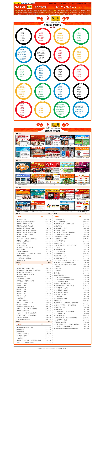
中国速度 (22, 107)
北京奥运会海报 (58, 296)
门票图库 (60, 52)
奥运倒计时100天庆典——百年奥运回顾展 (65, 305)
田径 (40, 33)
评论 (28, 10)
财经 (64, 3)
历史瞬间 (60, 114)
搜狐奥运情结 (20, 329)
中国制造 (22, 105)
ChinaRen (79, 3)
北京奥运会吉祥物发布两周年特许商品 (64, 279)
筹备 (23, 54)
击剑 (42, 35)
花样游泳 (59, 37)
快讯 (25, 10)
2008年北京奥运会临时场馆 (61, 288)
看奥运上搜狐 (52, 1)
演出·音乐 (41, 110)
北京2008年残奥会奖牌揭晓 (61, 281)
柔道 (61, 33)
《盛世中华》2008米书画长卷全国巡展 (26, 313)
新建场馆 (79, 52)
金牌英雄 (50, 10)
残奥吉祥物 (62, 106)
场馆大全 (79, 51)
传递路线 (39, 53)
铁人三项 (59, 40)
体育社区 (60, 94)
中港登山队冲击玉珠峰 (60, 322)
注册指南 (60, 53)
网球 (62, 37)
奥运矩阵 (81, 101)
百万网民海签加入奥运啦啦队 (24, 272)
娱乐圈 (60, 3)
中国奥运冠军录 (59, 107)
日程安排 (60, 57)
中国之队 (80, 12)
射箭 (40, 35)
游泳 (23, 40)
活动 (82, 14)
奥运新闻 (22, 86)
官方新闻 (41, 68)
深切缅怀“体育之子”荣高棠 (23, 278)
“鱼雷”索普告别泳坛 (22, 276)
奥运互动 (79, 39)
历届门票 (60, 59)
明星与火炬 (40, 59)
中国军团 (35, 10)
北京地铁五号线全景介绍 (60, 320)
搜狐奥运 (81, 106)
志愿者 (21, 52)
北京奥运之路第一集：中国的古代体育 (26, 232)
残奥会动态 (21, 94)
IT (65, 3)
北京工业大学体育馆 (59, 313)
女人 (73, 3)
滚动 (22, 10)
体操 (42, 32)
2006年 (18, 262)
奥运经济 (22, 114)
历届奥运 (58, 109)
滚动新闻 (22, 49)
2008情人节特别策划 (37, 145)
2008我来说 (22, 172)
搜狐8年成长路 (20, 331)
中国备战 (60, 69)
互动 (62, 83)
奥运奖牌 (58, 104)
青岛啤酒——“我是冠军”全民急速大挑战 (27, 308)
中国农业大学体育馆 (59, 249)
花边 (24, 14)
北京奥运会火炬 (40, 55)
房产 (71, 3)
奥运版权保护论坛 (59, 219)
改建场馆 (79, 54)
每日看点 (63, 10)
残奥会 (23, 59)
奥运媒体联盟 (52, 211)
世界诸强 (40, 10)
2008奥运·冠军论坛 (21, 236)
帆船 (62, 40)
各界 (79, 10)
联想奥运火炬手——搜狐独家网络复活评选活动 (66, 303)
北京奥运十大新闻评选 (60, 275)
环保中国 (22, 108)
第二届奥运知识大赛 (82, 145)
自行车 (39, 37)
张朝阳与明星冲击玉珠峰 (22, 211)
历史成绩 (62, 109)
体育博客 (60, 96)
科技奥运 (22, 112)
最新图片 (20, 14)
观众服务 (20, 59)
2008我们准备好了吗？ (22, 336)
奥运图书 (79, 94)
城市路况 (75, 14)
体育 (57, 3)
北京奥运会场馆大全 (22, 184)
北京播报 (30, 12)
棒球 (40, 40)
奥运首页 (79, 32)
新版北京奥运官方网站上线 (37, 199)
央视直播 (20, 12)
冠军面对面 (35, 12)
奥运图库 (19, 51)
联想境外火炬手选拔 (59, 307)
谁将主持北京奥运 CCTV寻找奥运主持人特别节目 (67, 260)
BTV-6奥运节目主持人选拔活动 (25, 247)
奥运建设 (22, 76)
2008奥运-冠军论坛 (23, 145)
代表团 (84, 12)
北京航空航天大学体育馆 (60, 238)
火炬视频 (43, 52)
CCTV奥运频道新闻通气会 (61, 221)
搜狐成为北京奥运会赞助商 (23, 199)
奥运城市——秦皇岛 (22, 283)
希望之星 (60, 74)
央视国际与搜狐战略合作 (82, 211)
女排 (23, 35)
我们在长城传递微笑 (22, 304)
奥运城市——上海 (21, 289)
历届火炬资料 (41, 57)
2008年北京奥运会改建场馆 (61, 290)
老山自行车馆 (57, 268)
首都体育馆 (57, 266)
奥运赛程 (79, 91)
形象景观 (43, 53)
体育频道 (83, 10)
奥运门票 (79, 86)
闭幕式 (54, 10)
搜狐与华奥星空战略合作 (82, 199)
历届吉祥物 (57, 113)
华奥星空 (77, 111)
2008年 (18, 213)
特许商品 (79, 96)
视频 (24, 83)
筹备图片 (41, 77)
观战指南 (65, 14)
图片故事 (22, 69)
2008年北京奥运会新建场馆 (61, 292)
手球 (42, 39)
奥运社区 (60, 86)
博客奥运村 (59, 87)
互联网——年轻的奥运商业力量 (25, 327)
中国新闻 (22, 103)
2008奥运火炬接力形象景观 (24, 258)
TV (75, 3)
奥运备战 (22, 71)
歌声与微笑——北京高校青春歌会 (25, 281)
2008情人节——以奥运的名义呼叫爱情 (26, 238)
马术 (40, 39)
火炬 (71, 10)
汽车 (68, 3)
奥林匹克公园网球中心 (60, 251)
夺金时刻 (28, 14)
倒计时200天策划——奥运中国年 (52, 157)
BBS (87, 3)
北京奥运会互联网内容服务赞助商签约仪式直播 (29, 340)
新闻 (55, 3)
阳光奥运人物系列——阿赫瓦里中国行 (64, 224)
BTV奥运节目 (57, 300)
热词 (85, 14)
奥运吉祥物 (57, 106)
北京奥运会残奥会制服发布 (24, 256)
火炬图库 (39, 52)
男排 (21, 35)
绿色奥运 (41, 75)
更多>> (49, 213)
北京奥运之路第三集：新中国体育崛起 (26, 230)
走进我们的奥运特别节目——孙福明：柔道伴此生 (67, 324)
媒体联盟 (81, 111)
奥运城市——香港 (21, 291)
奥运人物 (22, 74)
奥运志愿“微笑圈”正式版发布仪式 (25, 268)
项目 (31, 10)
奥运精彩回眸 (22, 93)
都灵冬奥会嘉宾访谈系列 (23, 317)
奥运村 (67, 10)
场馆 (25, 54)
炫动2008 (22, 115)
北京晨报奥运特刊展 (59, 315)
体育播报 (25, 12)
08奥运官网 (74, 12)
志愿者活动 (78, 76)
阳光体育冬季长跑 (67, 172)
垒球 (42, 40)
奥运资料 (24, 58)
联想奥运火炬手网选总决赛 (37, 211)
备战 (18, 54)
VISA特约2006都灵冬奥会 (23, 319)
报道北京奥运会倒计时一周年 (52, 199)
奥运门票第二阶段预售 (60, 294)
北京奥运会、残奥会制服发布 (67, 157)
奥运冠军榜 (59, 89)
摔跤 (61, 32)
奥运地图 (79, 93)
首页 (19, 10)
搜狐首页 (51, 3)
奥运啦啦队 (40, 94)
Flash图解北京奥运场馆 (38, 157)
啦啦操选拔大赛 (58, 309)
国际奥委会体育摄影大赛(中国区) (25, 306)
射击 (42, 33)
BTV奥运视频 (22, 91)
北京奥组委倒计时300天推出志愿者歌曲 (64, 311)
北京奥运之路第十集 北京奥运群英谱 (26, 221)
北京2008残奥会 (21, 260)
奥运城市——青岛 (21, 293)
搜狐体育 (77, 106)
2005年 (18, 321)
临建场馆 (79, 56)
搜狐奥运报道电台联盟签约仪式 (62, 234)
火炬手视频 (21, 89)
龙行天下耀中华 (21, 249)
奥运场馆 (70, 14)
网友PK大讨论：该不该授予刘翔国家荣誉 (64, 232)
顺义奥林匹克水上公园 (60, 256)
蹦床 (23, 37)
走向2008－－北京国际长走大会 (25, 302)
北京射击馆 (57, 247)
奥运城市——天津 (21, 287)
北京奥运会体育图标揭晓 (23, 311)
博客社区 (19, 58)
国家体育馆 (57, 273)
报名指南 (79, 69)
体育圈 (59, 93)
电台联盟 (79, 113)
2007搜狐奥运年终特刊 (37, 172)
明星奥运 (24, 56)
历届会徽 (58, 111)
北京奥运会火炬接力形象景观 (82, 157)
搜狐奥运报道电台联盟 (67, 211)
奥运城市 (41, 72)
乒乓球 (20, 39)
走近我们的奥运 (21, 87)
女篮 (23, 33)
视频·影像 (41, 112)
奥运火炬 (62, 104)
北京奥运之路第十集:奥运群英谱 (25, 234)
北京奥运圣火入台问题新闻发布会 (63, 326)
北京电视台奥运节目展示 (60, 298)
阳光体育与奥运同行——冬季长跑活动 (64, 285)
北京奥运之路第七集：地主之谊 (25, 226)
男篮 (21, 33)
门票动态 (60, 50)
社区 (52, 12)
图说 (55, 12)
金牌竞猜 (62, 12)
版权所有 (65, 348)
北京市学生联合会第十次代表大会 (25, 274)
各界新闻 (41, 73)
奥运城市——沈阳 (21, 285)
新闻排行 (45, 10)
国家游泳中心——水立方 (22, 157)
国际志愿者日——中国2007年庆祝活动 (64, 262)
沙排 (21, 37)
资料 (53, 14)
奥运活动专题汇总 (82, 184)
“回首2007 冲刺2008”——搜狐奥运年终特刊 (65, 245)
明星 (32, 14)
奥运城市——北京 (21, 296)
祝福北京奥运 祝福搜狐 (23, 333)
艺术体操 (61, 39)
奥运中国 (88, 12)
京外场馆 (79, 58)
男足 (21, 32)
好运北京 (60, 73)
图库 (24, 65)
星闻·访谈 (41, 107)
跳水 (21, 40)
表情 (35, 14)
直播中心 (45, 14)
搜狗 (90, 3)
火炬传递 (43, 50)
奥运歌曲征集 (41, 96)
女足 (23, 32)
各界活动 (41, 91)
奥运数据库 (78, 33)
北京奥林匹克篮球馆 (59, 241)
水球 (40, 32)
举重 (59, 33)
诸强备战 (60, 71)
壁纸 (66, 12)
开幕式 (58, 10)
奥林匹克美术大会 (21, 219)
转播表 (56, 14)
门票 (79, 14)
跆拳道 (58, 35)
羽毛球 (23, 39)
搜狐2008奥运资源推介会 (67, 199)
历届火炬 (62, 111)
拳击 (59, 32)
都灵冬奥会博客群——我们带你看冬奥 (26, 315)
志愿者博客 (78, 73)
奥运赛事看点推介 (38, 184)
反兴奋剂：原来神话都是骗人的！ (52, 172)
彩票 (58, 12)
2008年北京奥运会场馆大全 (61, 236)
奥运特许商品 (52, 184)
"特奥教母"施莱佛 (82, 172)
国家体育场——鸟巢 (59, 230)
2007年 (55, 213)
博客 (85, 3)
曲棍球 (42, 37)
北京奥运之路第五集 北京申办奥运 (25, 228)
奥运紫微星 (41, 12)
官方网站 (81, 109)
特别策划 (75, 10)
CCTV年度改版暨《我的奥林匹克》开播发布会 (29, 270)
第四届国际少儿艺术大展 (60, 258)
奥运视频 (79, 35)
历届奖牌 (62, 113)
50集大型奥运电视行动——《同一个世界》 (65, 264)
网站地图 (88, 14)
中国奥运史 (20, 338)
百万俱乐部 (59, 91)
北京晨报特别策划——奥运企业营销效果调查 (65, 317)
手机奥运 (88, 10)
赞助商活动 (40, 87)
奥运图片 (79, 37)
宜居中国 (22, 110)
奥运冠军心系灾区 (67, 145)
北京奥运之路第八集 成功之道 (24, 224)
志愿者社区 (78, 74)
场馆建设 (41, 70)
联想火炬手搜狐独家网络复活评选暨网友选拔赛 (66, 328)
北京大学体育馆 (58, 243)
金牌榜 (49, 14)
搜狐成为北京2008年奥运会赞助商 (25, 342)
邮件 (82, 3)
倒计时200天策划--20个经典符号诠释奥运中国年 (29, 253)
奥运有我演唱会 (58, 226)
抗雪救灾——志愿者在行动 (52, 145)
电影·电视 (41, 108)
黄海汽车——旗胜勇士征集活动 (62, 283)
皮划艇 (61, 35)
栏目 (24, 46)
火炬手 (38, 50)
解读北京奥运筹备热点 (22, 300)
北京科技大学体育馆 (59, 253)
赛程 (41, 14)
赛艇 (58, 39)
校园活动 (41, 89)
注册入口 (60, 55)
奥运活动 (22, 73)
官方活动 (41, 86)
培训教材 (79, 71)
